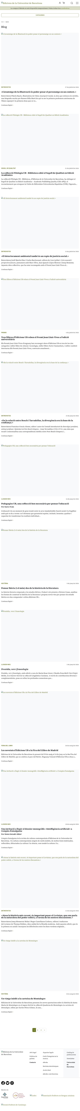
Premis (4, 332)
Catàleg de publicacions (71, 1053)
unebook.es (65, 8)
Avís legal (33, 1052)
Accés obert (47, 1070)
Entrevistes (6, 87)
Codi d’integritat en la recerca (50, 1057)
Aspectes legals (48, 1052)
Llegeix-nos (6, 499)
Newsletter (70, 1058)
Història (4, 583)
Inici (2, 22)
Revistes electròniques (50, 1066)
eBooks (45, 1062)
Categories (40, 15)
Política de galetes (33, 1057)
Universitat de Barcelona (71, 1064)
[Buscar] (73, 3)
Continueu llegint (6, 105)
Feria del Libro (7, 745)
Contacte (33, 1062)
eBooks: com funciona (50, 1074)
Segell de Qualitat (8, 168)
